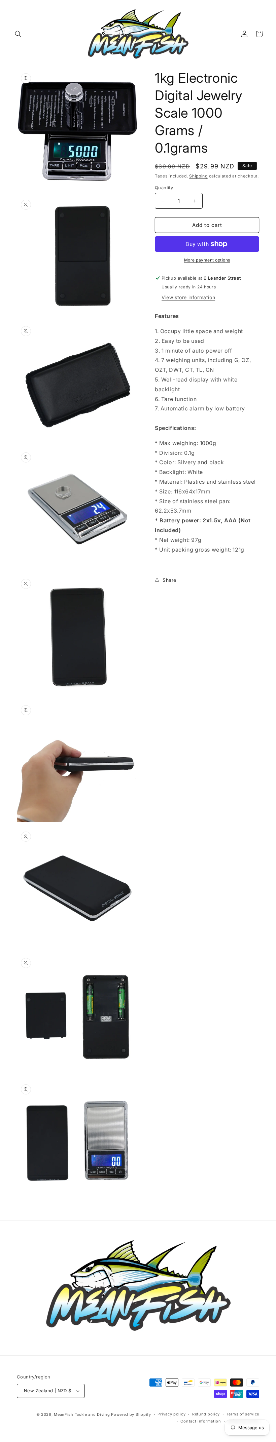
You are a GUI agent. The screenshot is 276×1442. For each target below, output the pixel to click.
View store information (188, 297)
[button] (18, 34)
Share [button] (169, 580)
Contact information (200, 1421)
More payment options (207, 260)
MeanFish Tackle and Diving (82, 1414)
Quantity (164, 187)
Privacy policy (171, 1414)
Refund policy (206, 1414)
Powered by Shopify (131, 1414)
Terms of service (243, 1414)
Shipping (198, 175)
